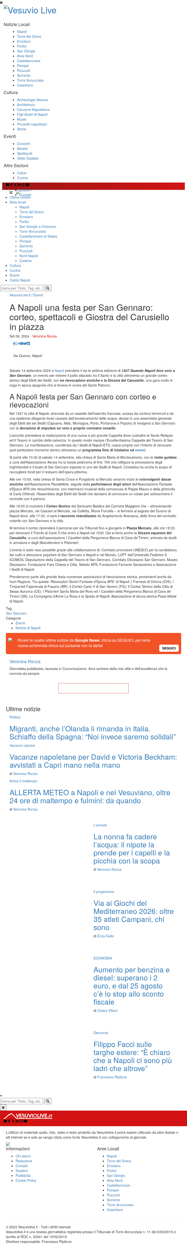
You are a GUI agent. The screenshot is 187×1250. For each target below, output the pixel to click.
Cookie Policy (26, 1180)
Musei (21, 119)
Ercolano (24, 41)
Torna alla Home (93, 688)
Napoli (22, 31)
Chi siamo (23, 1155)
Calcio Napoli (20, 280)
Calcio (22, 172)
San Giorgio (26, 50)
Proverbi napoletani (32, 124)
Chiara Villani (107, 1010)
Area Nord (25, 55)
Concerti (23, 143)
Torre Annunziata (30, 80)
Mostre (22, 148)
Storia (21, 128)
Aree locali (18, 202)
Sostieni (25, 189)
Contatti (25, 194)
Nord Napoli (28, 255)
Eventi (14, 275)
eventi (140, 449)
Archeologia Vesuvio (32, 99)
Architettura (26, 104)
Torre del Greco (29, 36)
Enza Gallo (105, 935)
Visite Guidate (27, 158)
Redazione (24, 1160)
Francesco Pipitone (112, 1077)
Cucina (22, 177)
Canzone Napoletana (33, 109)
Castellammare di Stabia (38, 236)
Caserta (25, 260)
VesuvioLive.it (19, 294)
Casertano (25, 85)
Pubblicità (23, 1175)
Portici (22, 46)
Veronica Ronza (44, 336)
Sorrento (23, 75)
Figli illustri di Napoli (32, 114)
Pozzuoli (23, 70)
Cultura (15, 265)
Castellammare (28, 60)
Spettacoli (24, 153)
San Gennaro (16, 613)
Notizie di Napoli (28, 627)
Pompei (23, 65)
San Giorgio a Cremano (37, 226)
